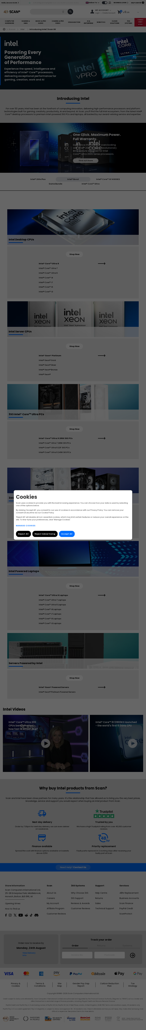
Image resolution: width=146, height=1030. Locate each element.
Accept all (66, 534)
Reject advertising (45, 534)
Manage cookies (26, 525)
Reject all (23, 534)
